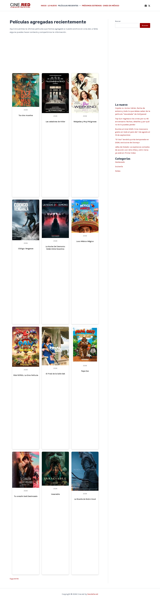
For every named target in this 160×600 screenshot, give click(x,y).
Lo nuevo (52, 5)
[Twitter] (149, 6)
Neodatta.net (92, 594)
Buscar (118, 21)
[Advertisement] (55, 53)
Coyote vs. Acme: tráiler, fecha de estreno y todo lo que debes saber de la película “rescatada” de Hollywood (132, 111)
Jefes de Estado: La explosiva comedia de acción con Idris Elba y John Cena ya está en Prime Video (132, 150)
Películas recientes (68, 5)
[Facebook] (146, 6)
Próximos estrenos (92, 5)
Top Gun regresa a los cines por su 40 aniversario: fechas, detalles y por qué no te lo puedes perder (132, 121)
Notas (117, 171)
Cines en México (111, 5)
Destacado (120, 162)
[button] (79, 5)
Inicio (44, 5)
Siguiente (14, 578)
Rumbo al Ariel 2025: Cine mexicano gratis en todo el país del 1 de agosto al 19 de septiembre (132, 132)
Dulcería (119, 166)
